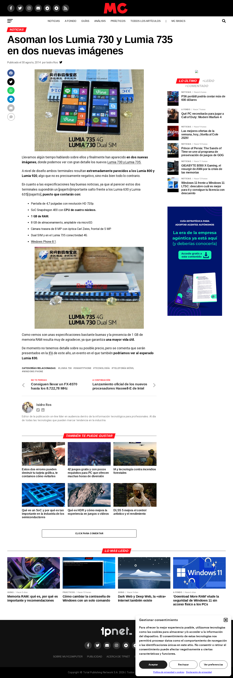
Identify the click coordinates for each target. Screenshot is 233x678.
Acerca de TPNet (118, 656)
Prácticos (118, 20)
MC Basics (178, 20)
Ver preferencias (213, 664)
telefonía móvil (123, 368)
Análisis (100, 20)
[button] (226, 620)
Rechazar (183, 664)
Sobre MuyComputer (68, 656)
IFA (51, 353)
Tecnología (102, 368)
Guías (85, 20)
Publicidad (94, 656)
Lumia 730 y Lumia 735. (124, 162)
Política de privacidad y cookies (168, 672)
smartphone (83, 368)
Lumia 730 (66, 368)
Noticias (54, 20)
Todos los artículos (146, 20)
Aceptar (153, 664)
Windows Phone (33, 371)
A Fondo (70, 20)
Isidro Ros (52, 62)
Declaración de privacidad (199, 672)
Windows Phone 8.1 (43, 241)
